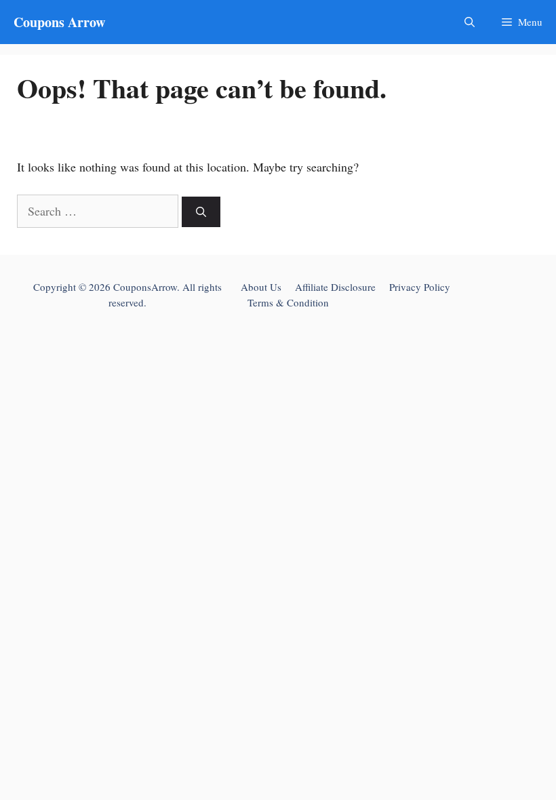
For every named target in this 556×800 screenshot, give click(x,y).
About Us (261, 287)
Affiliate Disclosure (335, 287)
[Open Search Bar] (469, 22)
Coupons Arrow (59, 22)
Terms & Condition (288, 302)
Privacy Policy (419, 287)
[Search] (201, 212)
